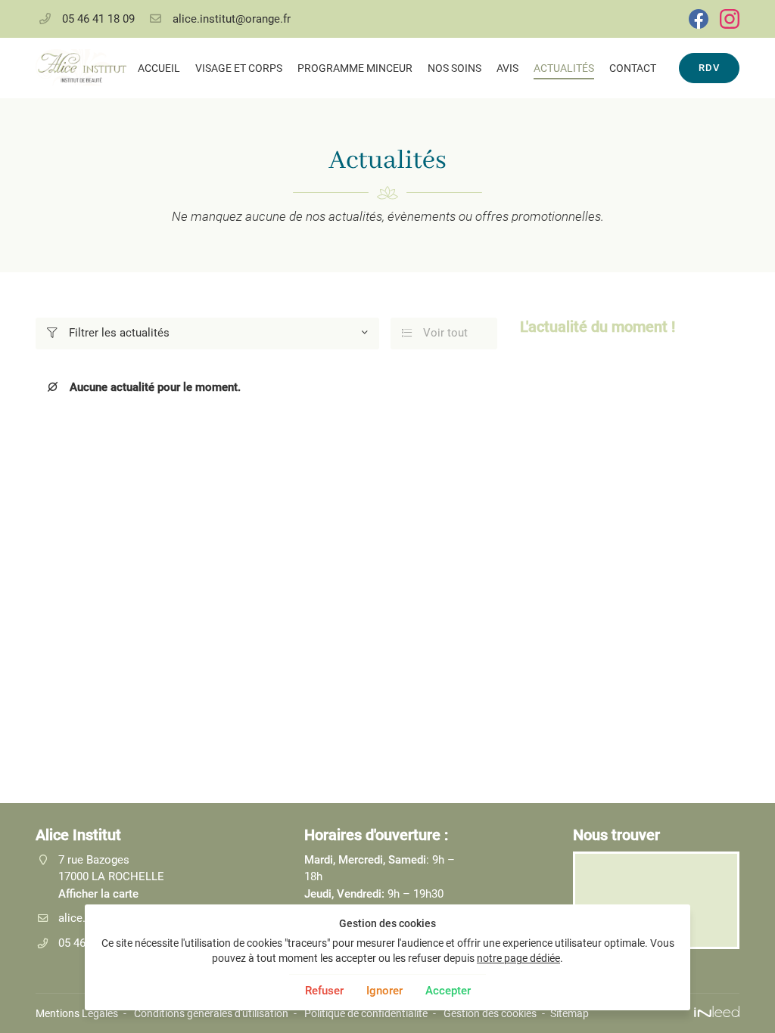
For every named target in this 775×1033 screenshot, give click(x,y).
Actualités (564, 68)
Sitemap (569, 1013)
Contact (632, 68)
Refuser (324, 990)
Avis (507, 68)
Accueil (159, 68)
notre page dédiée (518, 958)
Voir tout (435, 333)
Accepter (448, 990)
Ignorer (384, 990)
